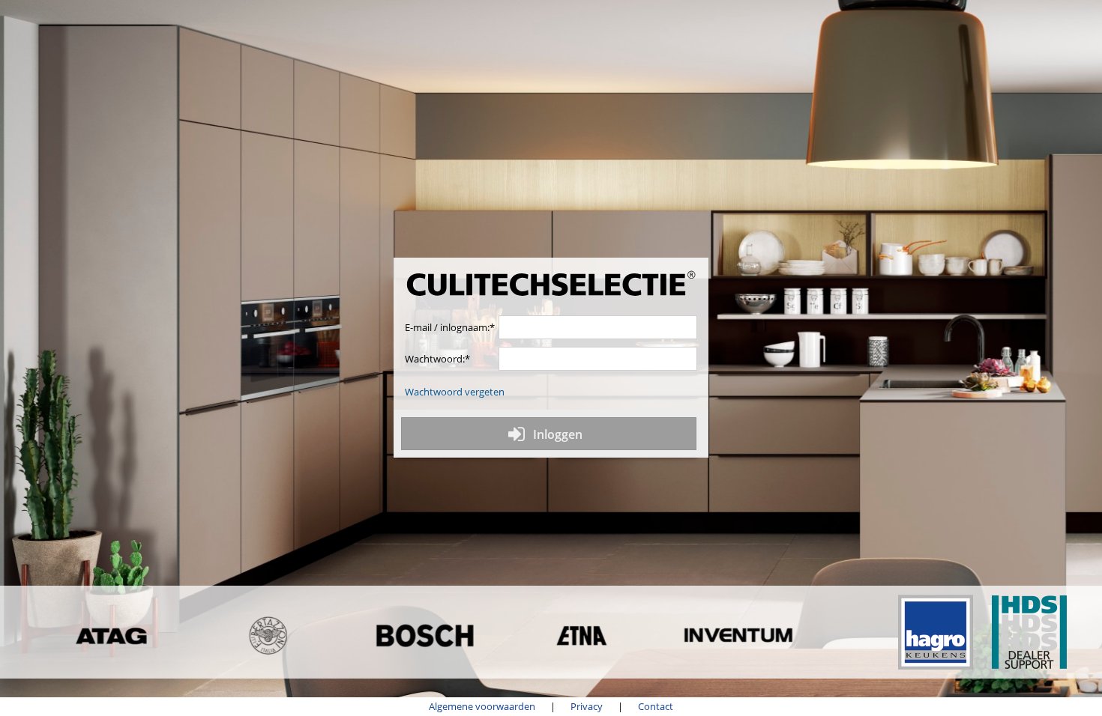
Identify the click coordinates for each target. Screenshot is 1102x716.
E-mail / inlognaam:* (450, 327)
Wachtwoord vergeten (455, 391)
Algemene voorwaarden (482, 706)
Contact (655, 706)
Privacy (586, 706)
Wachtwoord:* (437, 358)
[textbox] (597, 327)
